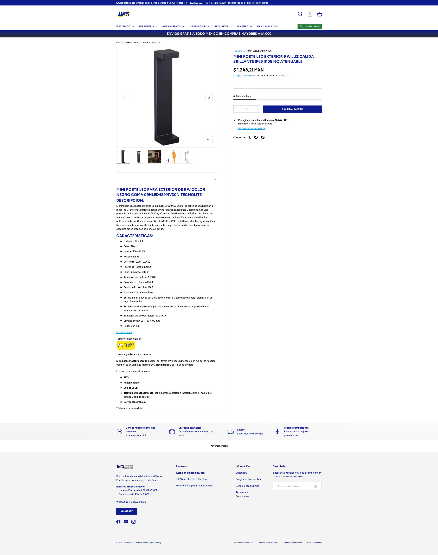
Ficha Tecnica (124, 332)
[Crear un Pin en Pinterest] (262, 137)
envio (259, 2)
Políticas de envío (314, 542)
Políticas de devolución (267, 542)
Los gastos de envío (243, 75)
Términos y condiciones (292, 542)
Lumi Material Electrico (132, 542)
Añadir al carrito (292, 109)
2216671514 (220, 2)
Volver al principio (219, 445)
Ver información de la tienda (251, 128)
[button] (319, 14)
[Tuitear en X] (249, 137)
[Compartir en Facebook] (256, 137)
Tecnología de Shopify (152, 542)
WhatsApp (127, 511)
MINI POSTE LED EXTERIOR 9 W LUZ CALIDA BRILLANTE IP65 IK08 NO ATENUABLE (143, 42)
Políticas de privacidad (243, 542)
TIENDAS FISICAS (267, 26)
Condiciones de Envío (247, 485)
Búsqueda (241, 472)
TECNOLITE (239, 50)
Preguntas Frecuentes (248, 479)
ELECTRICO (123, 26)
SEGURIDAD (222, 26)
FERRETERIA (146, 26)
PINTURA (242, 26)
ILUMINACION (197, 26)
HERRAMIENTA (171, 26)
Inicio (118, 42)
